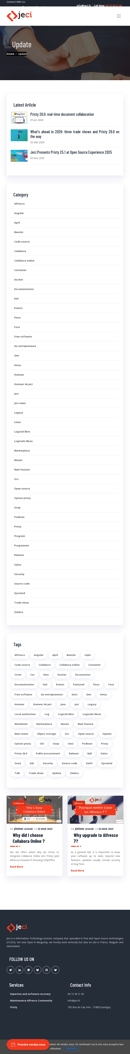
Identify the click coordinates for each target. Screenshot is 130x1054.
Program (19, 536)
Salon (17, 564)
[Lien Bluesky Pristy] (37, 970)
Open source (22, 488)
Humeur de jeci (23, 384)
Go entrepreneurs (25, 346)
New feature (22, 469)
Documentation (24, 289)
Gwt (16, 355)
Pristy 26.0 (21, 753)
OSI (42, 743)
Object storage (46, 733)
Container (20, 270)
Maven (18, 460)
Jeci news (20, 403)
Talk (17, 773)
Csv (32, 674)
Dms (46, 674)
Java (63, 704)
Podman (19, 517)
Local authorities (25, 714)
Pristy (17, 526)
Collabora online (24, 260)
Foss (17, 327)
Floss (17, 317)
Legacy (18, 412)
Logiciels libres (23, 441)
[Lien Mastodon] (28, 970)
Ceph (87, 655)
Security (19, 574)
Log (47, 714)
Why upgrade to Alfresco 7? (96, 838)
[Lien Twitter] (10, 970)
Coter (18, 674)
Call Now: (108, 5)
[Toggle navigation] (118, 16)
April (17, 222)
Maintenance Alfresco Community (31, 1000)
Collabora (20, 251)
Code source (22, 241)
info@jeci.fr (84, 5)
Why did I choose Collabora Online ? (29, 838)
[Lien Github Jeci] (46, 970)
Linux (17, 422)
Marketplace (22, 450)
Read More (16, 866)
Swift (89, 763)
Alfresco (19, 203)
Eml (16, 298)
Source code (22, 583)
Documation (82, 674)
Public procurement (48, 753)
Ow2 (70, 743)
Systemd (19, 593)
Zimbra (18, 612)
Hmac (17, 365)
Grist (75, 694)
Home (10, 53)
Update (56, 773)
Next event (21, 733)
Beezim (18, 232)
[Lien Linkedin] (19, 970)
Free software (23, 336)
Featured (78, 684)
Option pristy (22, 498)
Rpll (89, 753)
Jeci (16, 393)
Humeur (19, 374)
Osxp (17, 507)
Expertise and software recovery (30, 994)
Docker (18, 279)
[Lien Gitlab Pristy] (55, 970)
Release (19, 555)
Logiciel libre (22, 431)
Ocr (16, 479)
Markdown (21, 724)
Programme (21, 545)
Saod (18, 763)
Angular (19, 213)
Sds (32, 763)
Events (18, 308)
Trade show (21, 602)
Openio (107, 733)
